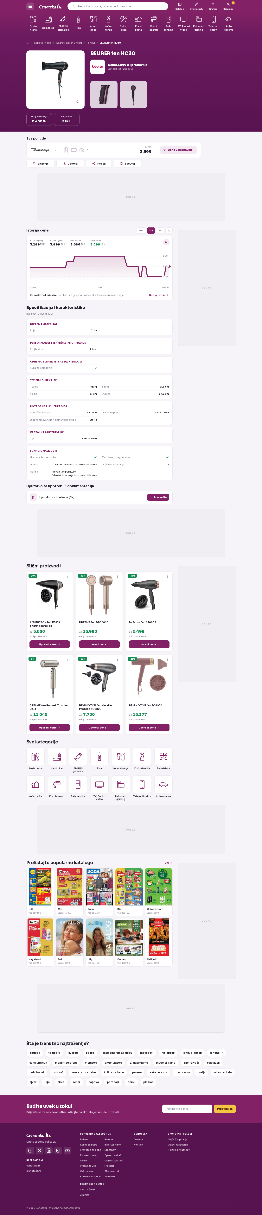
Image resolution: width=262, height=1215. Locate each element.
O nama (138, 1139)
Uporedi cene (47, 644)
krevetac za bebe (84, 1072)
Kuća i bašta (35, 796)
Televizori (110, 1176)
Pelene (84, 1139)
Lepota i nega (42, 42)
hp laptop (168, 1053)
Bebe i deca (163, 768)
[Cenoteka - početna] (50, 6)
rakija (202, 1072)
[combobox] (121, 6)
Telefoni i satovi (142, 796)
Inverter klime (113, 1144)
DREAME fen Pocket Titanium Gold (49, 707)
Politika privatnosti (179, 1150)
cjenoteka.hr (33, 1171)
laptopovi (146, 1053)
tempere (54, 1053)
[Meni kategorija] (30, 6)
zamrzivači (191, 1062)
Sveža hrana (35, 768)
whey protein (223, 1072)
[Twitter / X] (39, 1150)
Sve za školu (87, 1189)
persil (131, 1082)
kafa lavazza (159, 1072)
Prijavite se (225, 1109)
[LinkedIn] (49, 1150)
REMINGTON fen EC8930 (145, 705)
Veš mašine (86, 1171)
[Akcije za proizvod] (80, 55)
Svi (166, 863)
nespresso (183, 1072)
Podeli (101, 163)
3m (151, 230)
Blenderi (109, 1139)
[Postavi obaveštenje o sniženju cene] (166, 242)
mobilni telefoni (66, 1062)
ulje (47, 1082)
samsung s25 (38, 1062)
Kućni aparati (56, 796)
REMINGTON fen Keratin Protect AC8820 (95, 707)
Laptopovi (110, 1150)
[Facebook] (30, 1150)
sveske (73, 1053)
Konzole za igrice (90, 1176)
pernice (34, 1053)
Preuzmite (160, 497)
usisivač (58, 1072)
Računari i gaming (120, 797)
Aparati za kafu (113, 1155)
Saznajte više (157, 295)
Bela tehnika (78, 796)
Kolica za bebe (88, 1144)
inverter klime (165, 1062)
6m (160, 230)
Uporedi (73, 163)
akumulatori (113, 1062)
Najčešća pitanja (177, 1139)
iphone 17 (216, 1053)
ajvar (32, 1082)
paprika (93, 1082)
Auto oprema (163, 796)
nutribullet (36, 1072)
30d (141, 230)
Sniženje (43, 163)
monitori (91, 1062)
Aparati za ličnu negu (69, 42)
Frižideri (109, 1165)
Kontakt (138, 1144)
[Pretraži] (73, 6)
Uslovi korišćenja (178, 1144)
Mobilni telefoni (114, 1160)
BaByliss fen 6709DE (142, 622)
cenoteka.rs (33, 1165)
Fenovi (91, 42)
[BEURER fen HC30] (55, 79)
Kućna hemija (142, 768)
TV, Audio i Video (99, 797)
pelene (137, 1072)
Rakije (83, 1160)
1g (169, 230)
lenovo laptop (192, 1053)
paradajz (113, 1082)
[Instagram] (58, 1150)
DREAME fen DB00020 (93, 622)
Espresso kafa (88, 1155)
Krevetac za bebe (90, 1150)
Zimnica (84, 1195)
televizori (213, 1062)
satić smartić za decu (117, 1053)
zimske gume (139, 1062)
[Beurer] (97, 67)
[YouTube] (67, 1150)
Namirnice (57, 768)
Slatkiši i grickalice (78, 770)
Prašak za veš (88, 1165)
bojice (90, 1053)
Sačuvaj (130, 163)
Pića (99, 768)
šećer (76, 1082)
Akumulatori (112, 1171)
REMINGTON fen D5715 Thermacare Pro (44, 623)
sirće (61, 1082)
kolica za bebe (114, 1072)
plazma (148, 1082)
